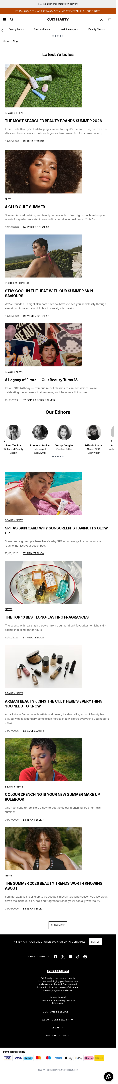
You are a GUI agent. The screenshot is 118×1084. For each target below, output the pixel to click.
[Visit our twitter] (63, 956)
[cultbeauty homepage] (57, 19)
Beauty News (16, 29)
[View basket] (109, 19)
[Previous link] (2, 30)
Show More (58, 925)
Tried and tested (42, 29)
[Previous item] (4, 440)
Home (6, 41)
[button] (108, 1076)
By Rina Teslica (34, 141)
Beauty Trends (96, 29)
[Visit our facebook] (55, 956)
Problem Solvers (17, 283)
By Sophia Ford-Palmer (39, 400)
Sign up (95, 941)
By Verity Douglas (36, 227)
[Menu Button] (4, 19)
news (8, 609)
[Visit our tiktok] (77, 956)
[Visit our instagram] (70, 956)
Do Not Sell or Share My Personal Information (58, 1001)
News (8, 199)
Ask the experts (70, 29)
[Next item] (111, 440)
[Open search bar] (11, 19)
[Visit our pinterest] (85, 956)
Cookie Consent (58, 997)
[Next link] (113, 30)
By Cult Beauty (33, 730)
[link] (101, 19)
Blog (15, 41)
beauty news (14, 520)
